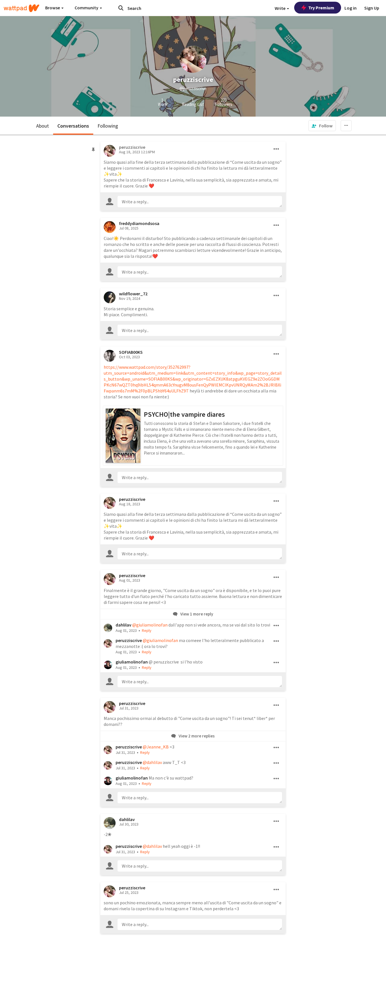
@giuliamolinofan (150, 625)
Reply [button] (146, 630)
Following (107, 126)
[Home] (21, 8)
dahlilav (123, 625)
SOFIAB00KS (131, 352)
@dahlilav (152, 762)
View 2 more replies (196, 736)
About (42, 126)
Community (87, 7)
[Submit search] (121, 7)
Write (280, 8)
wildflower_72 (133, 293)
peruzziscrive (132, 499)
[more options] (276, 149)
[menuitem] (322, 125)
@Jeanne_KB (156, 747)
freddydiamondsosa (139, 223)
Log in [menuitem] (350, 8)
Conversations (73, 126)
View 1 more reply (196, 614)
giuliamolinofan (132, 662)
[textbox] (200, 202)
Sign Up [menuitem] (371, 8)
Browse (53, 7)
